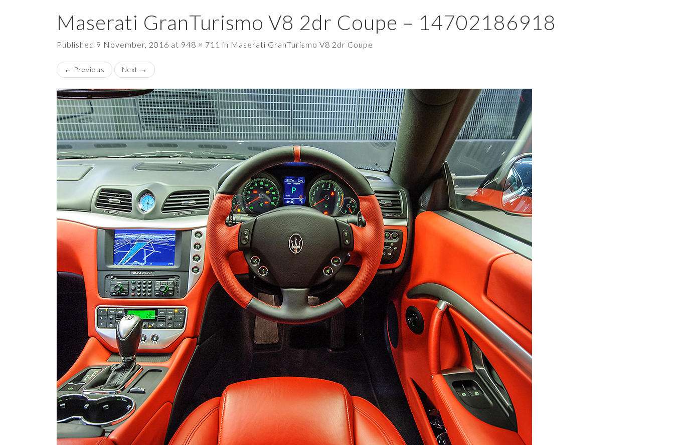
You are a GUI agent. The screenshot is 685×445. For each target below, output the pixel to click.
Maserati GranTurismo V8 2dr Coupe (302, 44)
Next (134, 69)
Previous (84, 69)
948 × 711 (200, 44)
